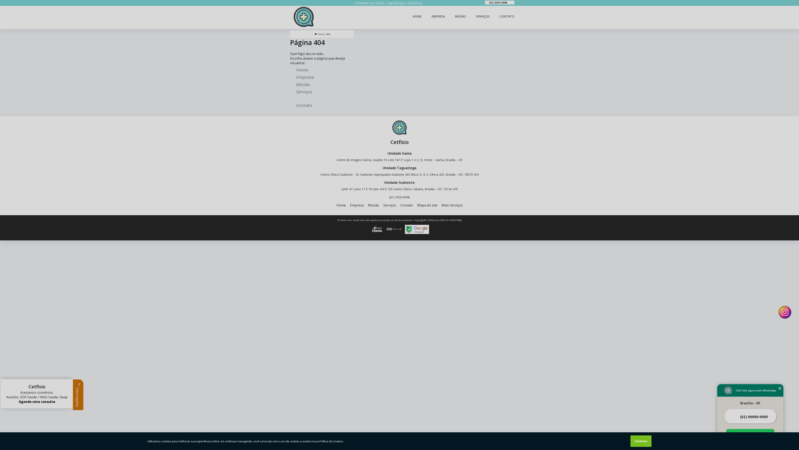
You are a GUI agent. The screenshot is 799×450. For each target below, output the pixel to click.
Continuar (641, 441)
